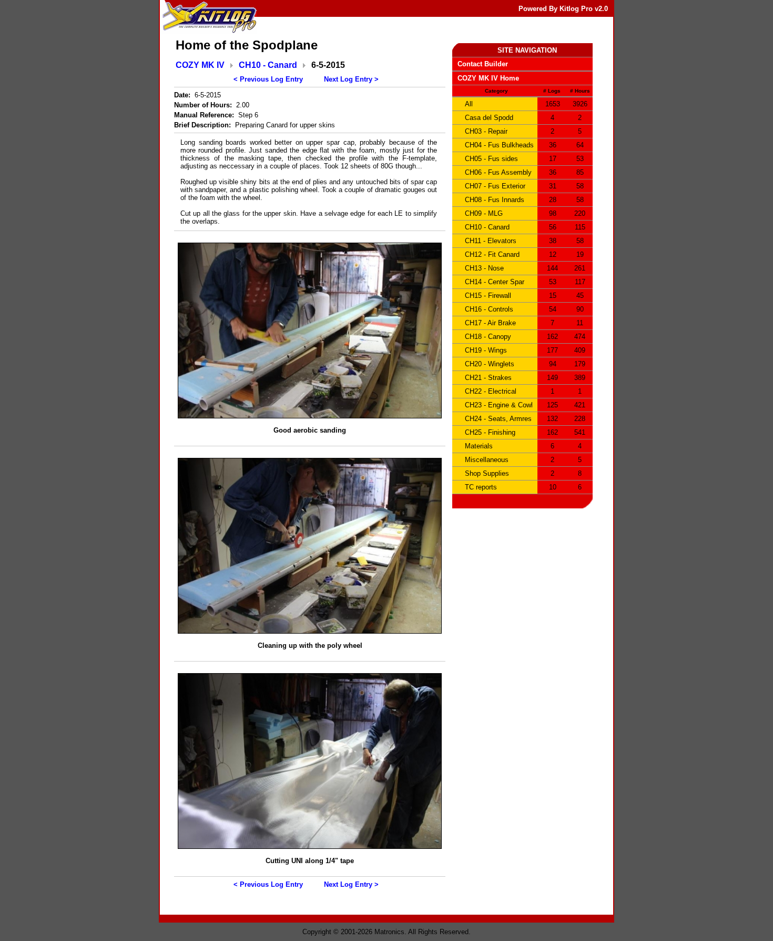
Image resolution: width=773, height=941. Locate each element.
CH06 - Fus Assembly (498, 172)
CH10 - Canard (268, 65)
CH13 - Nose (484, 268)
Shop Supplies (487, 473)
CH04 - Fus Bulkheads (499, 145)
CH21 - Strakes (488, 378)
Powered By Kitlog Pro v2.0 (563, 9)
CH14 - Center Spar (494, 282)
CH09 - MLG (484, 213)
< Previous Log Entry (268, 79)
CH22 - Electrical (490, 391)
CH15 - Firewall (488, 295)
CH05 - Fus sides (491, 159)
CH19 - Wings (486, 350)
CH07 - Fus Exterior (495, 186)
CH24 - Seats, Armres (498, 419)
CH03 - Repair (486, 131)
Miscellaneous (486, 460)
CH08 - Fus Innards (494, 200)
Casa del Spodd (489, 118)
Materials (479, 446)
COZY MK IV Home (488, 78)
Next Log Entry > (351, 79)
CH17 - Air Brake (490, 323)
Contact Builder (482, 64)
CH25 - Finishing (490, 432)
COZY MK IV (200, 65)
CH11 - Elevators (490, 241)
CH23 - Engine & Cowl (499, 405)
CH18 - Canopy (488, 337)
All (469, 104)
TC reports (481, 487)
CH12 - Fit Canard (492, 254)
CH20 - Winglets (489, 364)
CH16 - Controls (489, 309)
